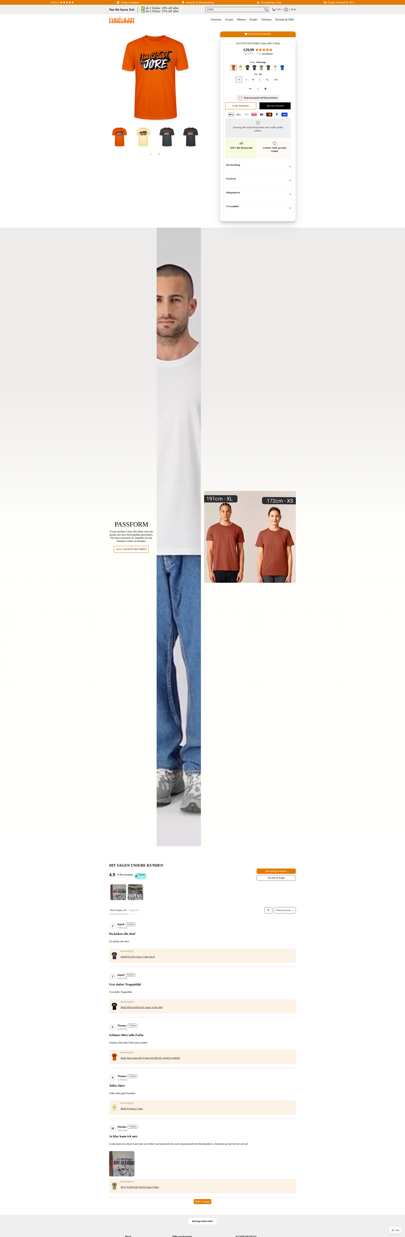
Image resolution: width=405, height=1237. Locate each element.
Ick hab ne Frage (276, 877)
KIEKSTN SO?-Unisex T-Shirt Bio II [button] (138, 957)
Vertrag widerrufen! (202, 1221)
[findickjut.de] (121, 19)
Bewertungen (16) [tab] (118, 910)
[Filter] (268, 910)
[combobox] (235, 9)
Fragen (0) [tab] (134, 910)
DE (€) (293, 9)
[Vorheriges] (111, 77)
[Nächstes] (198, 77)
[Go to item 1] (118, 892)
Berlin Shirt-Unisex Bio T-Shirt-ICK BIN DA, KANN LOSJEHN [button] (150, 1058)
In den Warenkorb (241, 106)
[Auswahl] (265, 88)
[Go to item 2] (135, 892)
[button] (263, 50)
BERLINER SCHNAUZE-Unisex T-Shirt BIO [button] (142, 1007)
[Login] (286, 9)
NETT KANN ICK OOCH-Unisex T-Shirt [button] (140, 1187)
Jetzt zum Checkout (275, 106)
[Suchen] (266, 9)
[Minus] (250, 88)
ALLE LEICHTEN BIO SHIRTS (131, 549)
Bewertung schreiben (276, 871)
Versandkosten (267, 54)
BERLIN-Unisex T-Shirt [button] (132, 1109)
